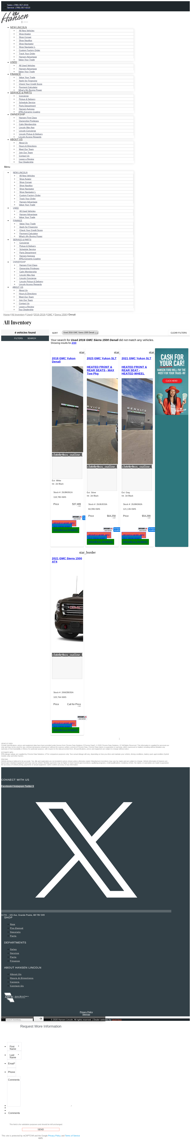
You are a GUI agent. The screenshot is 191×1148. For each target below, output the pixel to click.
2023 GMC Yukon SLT (102, 358)
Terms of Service (72, 1136)
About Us (16, 139)
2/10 (74, 343)
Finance (15, 74)
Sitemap (86, 1014)
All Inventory (18, 314)
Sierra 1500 (60, 314)
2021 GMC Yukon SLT (136, 358)
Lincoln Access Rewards (30, 137)
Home (6, 314)
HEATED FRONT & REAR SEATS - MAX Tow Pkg (100, 370)
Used (13, 62)
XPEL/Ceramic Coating (29, 112)
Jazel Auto (117, 1019)
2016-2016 (39, 314)
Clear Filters (179, 333)
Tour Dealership (26, 162)
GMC (50, 314)
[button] (69, 167)
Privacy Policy (86, 1012)
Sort (55, 333)
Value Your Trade (27, 59)
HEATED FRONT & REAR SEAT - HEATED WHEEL (134, 370)
